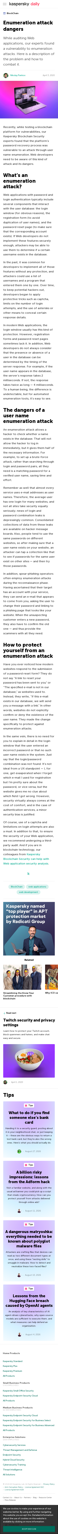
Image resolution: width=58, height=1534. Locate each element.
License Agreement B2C (34, 1487)
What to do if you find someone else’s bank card (29, 1117)
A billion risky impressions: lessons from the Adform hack (29, 1177)
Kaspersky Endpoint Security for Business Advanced (28, 1425)
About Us (18, 1498)
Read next (11, 1013)
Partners (27, 1498)
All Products (9, 1376)
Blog (35, 1498)
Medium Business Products (18, 1407)
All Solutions (9, 1474)
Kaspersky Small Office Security (18, 1391)
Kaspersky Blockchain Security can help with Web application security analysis (26, 859)
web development (28, 892)
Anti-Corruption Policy (14, 1487)
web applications (37, 886)
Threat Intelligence (12, 1469)
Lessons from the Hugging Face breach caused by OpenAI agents (29, 1301)
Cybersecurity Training (14, 1465)
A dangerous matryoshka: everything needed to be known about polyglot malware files (29, 1238)
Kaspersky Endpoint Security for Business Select (27, 1420)
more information (35, 1521)
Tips (30, 1105)
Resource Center (45, 1498)
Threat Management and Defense (20, 1450)
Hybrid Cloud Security (13, 1460)
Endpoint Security (12, 1455)
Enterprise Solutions (14, 1437)
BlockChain (12, 13)
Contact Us (7, 1498)
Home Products (11, 1353)
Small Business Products (16, 1383)
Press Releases (10, 1500)
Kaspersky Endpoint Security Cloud (20, 1396)
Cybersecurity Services (14, 1445)
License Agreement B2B (14, 1490)
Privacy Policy (49, 1484)
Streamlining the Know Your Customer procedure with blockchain (18, 996)
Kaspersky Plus (10, 1366)
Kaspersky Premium (12, 1371)
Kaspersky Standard (12, 1361)
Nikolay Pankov (17, 75)
